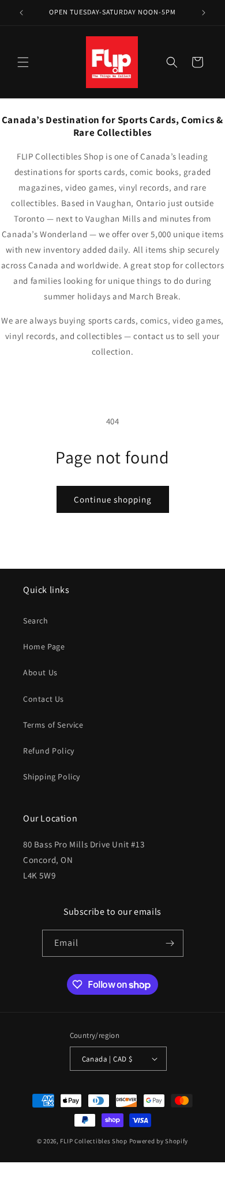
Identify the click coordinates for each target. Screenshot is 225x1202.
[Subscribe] (170, 943)
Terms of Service (53, 725)
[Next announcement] (203, 12)
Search (35, 620)
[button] (23, 62)
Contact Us (43, 699)
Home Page (44, 646)
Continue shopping (113, 499)
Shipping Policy (51, 776)
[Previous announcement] (21, 12)
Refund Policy (48, 750)
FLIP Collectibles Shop (93, 1141)
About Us (40, 672)
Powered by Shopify (159, 1141)
